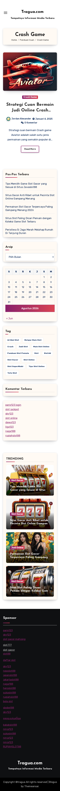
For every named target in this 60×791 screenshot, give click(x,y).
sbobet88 (8, 707)
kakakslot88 (10, 724)
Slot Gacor (17, 480)
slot (36, 353)
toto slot (12, 373)
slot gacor (12, 360)
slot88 (6, 653)
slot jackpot (12, 409)
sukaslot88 (9, 692)
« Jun (9, 318)
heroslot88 (9, 688)
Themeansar (31, 786)
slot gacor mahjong (14, 639)
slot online (29, 360)
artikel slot (13, 340)
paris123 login (13, 404)
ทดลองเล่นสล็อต (12, 718)
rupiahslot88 (12, 435)
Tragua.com (32, 12)
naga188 (10, 431)
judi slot (23, 347)
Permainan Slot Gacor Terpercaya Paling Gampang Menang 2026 (29, 557)
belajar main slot (33, 340)
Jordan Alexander (21, 118)
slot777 (7, 645)
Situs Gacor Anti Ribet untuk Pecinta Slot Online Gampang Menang (29, 523)
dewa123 (10, 422)
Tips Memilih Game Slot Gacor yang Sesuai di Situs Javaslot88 (27, 490)
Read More (30, 149)
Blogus (53, 782)
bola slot (8, 701)
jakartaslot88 (11, 679)
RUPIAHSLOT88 (12, 746)
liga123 (9, 426)
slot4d (47, 353)
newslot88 (9, 670)
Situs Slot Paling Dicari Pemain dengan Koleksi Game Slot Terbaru (30, 591)
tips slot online (37, 366)
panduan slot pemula (18, 353)
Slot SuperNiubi (15, 366)
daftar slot (9, 660)
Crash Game (30, 97)
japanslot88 (10, 675)
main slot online (41, 347)
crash (10, 347)
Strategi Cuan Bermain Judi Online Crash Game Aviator (30, 110)
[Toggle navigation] (5, 13)
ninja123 (8, 729)
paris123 (8, 630)
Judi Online (17, 547)
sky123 (9, 413)
